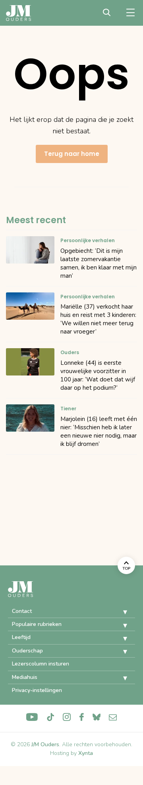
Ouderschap (27, 650)
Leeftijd (21, 637)
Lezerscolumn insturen (40, 663)
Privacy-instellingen (37, 690)
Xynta (85, 753)
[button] (119, 612)
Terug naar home (71, 154)
